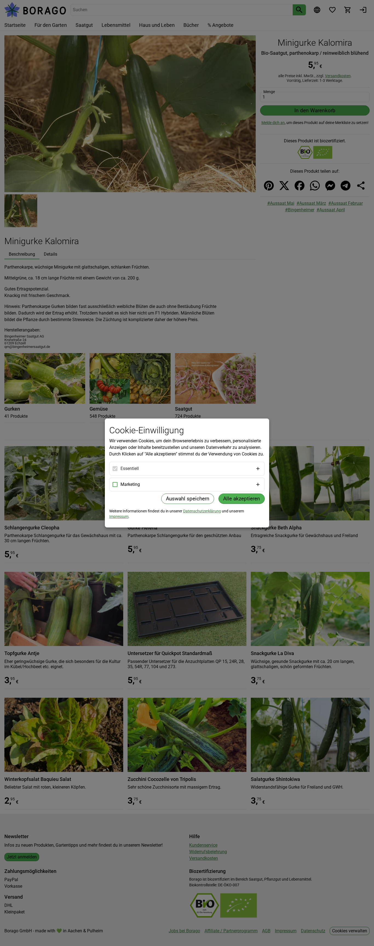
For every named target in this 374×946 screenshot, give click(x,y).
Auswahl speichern (187, 498)
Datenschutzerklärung (202, 511)
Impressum (118, 516)
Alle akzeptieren (241, 498)
